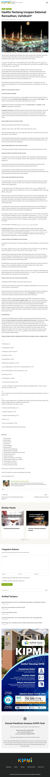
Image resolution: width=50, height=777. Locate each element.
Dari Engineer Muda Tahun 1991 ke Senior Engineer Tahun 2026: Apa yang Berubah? (22, 617)
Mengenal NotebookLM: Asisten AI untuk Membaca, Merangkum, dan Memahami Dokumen (24, 602)
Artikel (23, 767)
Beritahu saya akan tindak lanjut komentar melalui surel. (16, 577)
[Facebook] (2, 489)
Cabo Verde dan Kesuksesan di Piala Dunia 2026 (13, 607)
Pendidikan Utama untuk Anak (41, 496)
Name (4, 574)
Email (20, 574)
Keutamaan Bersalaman (12, 528)
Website (36, 574)
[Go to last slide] (4, 524)
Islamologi (8, 8)
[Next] (46, 524)
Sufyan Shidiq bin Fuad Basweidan (9, 19)
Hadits (3, 8)
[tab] (22, 539)
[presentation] (13, 518)
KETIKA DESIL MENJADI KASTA (9, 612)
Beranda (8, 767)
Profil (16, 767)
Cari (46, 590)
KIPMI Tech (41, 767)
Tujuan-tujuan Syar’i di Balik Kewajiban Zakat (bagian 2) (12, 497)
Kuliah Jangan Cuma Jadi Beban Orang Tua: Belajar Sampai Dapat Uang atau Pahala (22, 623)
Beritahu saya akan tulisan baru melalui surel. (14, 581)
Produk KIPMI (31, 767)
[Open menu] (46, 2)
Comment (5, 556)
